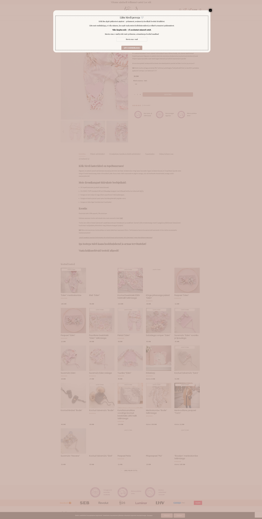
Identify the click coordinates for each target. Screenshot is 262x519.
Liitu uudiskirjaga (132, 48)
